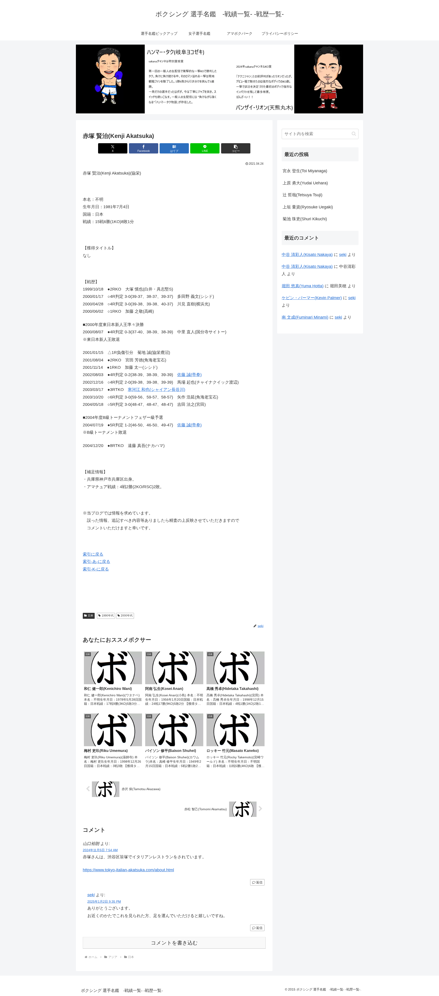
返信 (259, 882)
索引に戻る (93, 554)
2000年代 (127, 615)
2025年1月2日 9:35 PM (104, 901)
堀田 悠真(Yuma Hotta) (303, 286)
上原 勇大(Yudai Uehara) (305, 183)
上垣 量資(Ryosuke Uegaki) (308, 207)
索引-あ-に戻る (96, 561)
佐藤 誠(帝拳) (189, 374)
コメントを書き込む (174, 943)
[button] (235, 148)
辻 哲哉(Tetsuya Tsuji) (302, 195)
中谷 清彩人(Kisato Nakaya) (307, 254)
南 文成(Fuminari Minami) (305, 317)
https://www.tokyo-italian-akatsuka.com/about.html (128, 870)
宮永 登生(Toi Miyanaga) (305, 171)
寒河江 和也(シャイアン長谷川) (156, 389)
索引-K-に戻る (96, 569)
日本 (90, 615)
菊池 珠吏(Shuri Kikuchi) (305, 219)
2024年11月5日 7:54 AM (100, 850)
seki (91, 895)
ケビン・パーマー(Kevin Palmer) (312, 298)
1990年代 (108, 615)
